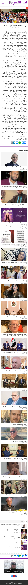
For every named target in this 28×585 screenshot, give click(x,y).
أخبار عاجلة (13, 28)
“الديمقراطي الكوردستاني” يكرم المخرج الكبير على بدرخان (14, 494)
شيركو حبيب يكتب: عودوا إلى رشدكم (19, 441)
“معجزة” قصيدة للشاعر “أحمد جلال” (19, 424)
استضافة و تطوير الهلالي (14, 582)
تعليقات (17, 521)
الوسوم (12, 521)
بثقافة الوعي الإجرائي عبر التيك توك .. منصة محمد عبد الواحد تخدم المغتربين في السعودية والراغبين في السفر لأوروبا (14, 205)
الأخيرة (25, 521)
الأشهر (21, 521)
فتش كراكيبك (17, 540)
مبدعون (10, 28)
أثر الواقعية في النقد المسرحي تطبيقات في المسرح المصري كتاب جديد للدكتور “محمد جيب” (14, 245)
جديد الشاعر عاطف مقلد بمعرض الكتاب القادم (17, 222)
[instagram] (12, 576)
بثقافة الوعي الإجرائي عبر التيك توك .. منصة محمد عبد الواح (15, 7)
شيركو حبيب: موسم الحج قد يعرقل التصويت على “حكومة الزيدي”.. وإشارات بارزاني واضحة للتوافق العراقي (15, 335)
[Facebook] (16, 576)
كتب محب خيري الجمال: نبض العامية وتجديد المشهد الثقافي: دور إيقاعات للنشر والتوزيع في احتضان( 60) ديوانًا (14, 477)
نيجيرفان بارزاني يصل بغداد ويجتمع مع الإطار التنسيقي (15, 388)
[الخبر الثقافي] (14, 2)
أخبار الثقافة (17, 28)
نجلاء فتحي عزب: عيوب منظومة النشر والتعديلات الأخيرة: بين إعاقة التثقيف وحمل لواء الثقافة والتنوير (14, 571)
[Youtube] (14, 576)
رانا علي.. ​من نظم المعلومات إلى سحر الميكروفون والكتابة (15, 298)
